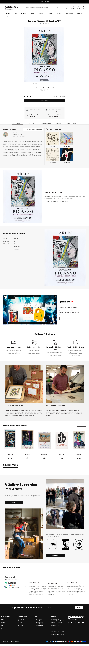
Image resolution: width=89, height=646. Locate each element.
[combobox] (41, 7)
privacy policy (38, 620)
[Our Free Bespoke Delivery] (24, 384)
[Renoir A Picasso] (62, 440)
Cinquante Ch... (27, 454)
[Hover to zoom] (44, 54)
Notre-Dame (10, 454)
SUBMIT (79, 607)
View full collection (81, 426)
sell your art (21, 625)
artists (2, 619)
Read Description (44, 89)
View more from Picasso (19, 136)
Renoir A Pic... (62, 454)
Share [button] (36, 83)
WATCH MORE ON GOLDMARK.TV (69, 318)
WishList (73, 8)
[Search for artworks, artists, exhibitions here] (57, 7)
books (2, 623)
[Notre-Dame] (10, 439)
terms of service (38, 619)
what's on (3, 625)
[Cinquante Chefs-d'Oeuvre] (27, 439)
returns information (39, 625)
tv (1, 628)
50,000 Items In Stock (44, 1)
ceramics (3, 622)
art (2, 620)
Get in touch (32, 116)
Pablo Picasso (45, 23)
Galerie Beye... (79, 454)
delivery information (39, 623)
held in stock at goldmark (54, 111)
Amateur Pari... (44, 454)
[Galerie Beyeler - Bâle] (79, 440)
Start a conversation (34, 111)
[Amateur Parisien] (44, 440)
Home (4, 16)
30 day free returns (53, 116)
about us (20, 620)
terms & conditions (39, 622)
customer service (22, 619)
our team (20, 622)
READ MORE (14, 502)
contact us (20, 623)
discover (3, 630)
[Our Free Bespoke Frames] (65, 384)
